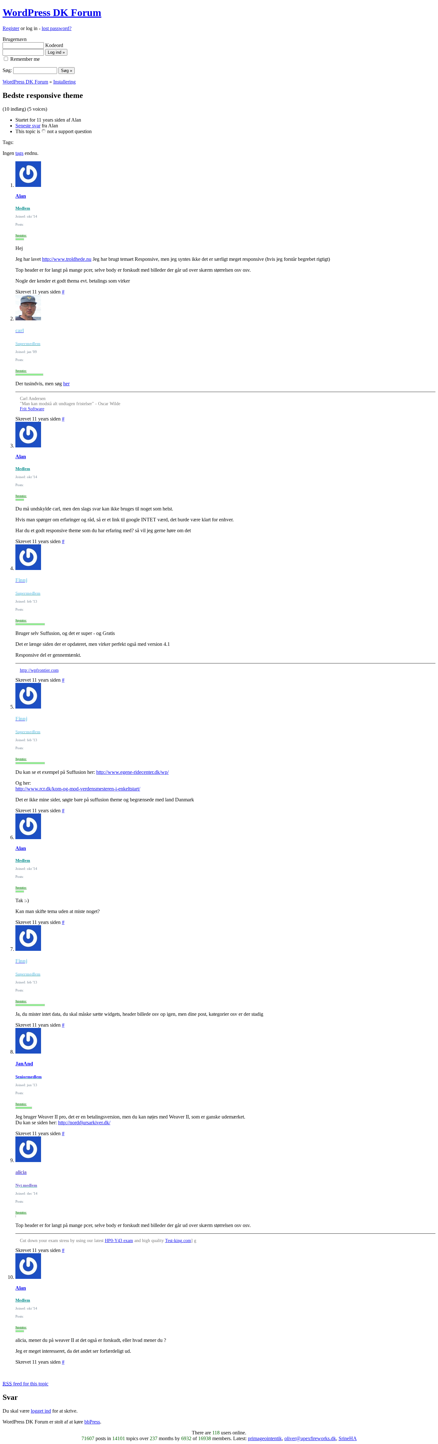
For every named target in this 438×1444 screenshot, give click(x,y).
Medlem (22, 208)
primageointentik (265, 1438)
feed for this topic (25, 1383)
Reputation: (21, 235)
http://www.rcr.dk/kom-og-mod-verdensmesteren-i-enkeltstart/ (77, 788)
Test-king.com (178, 1240)
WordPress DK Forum (52, 12)
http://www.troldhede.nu (66, 259)
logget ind (41, 1411)
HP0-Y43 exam (119, 1240)
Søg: (7, 70)
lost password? (57, 28)
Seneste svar (27, 125)
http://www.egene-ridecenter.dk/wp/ (132, 772)
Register (11, 28)
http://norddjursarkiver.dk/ (84, 1122)
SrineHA (348, 1438)
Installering (64, 81)
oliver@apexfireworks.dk (310, 1438)
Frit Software (32, 408)
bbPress (92, 1421)
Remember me (24, 59)
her (66, 383)
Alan (20, 196)
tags (19, 153)
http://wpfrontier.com (39, 670)
